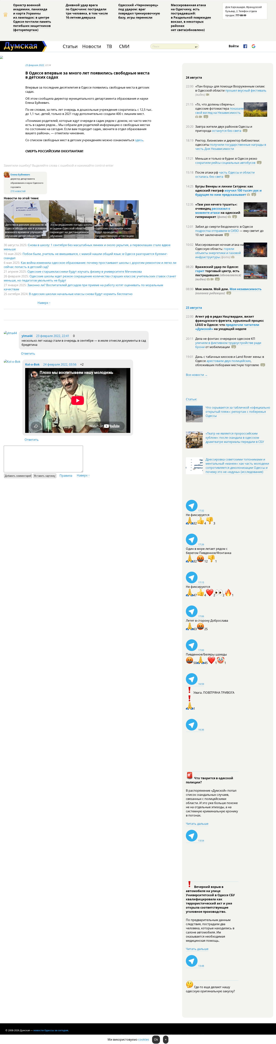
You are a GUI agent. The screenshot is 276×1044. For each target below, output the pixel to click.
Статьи (70, 46)
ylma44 (27, 336)
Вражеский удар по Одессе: (217, 267)
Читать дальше (197, 824)
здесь (139, 140)
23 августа (194, 308)
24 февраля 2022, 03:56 (59, 364)
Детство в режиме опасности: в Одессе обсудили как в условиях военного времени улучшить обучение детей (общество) (26, 230)
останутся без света (226, 131)
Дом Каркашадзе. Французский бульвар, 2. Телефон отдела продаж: (243, 11)
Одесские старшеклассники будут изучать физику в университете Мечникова (84, 271)
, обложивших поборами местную (227, 363)
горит (199, 271)
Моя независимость (246, 289)
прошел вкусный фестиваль (245, 90)
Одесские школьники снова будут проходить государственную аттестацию (114, 232)
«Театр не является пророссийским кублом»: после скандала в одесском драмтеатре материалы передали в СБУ (235, 437)
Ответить (28, 353)
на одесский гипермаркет (217, 215)
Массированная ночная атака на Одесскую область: (219, 247)
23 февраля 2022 (34, 65)
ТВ (109, 46)
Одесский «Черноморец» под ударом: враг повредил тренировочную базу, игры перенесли (139, 11)
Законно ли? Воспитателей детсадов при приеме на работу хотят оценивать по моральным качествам (83, 287)
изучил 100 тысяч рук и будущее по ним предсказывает (228, 192)
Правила (66, 475)
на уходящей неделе (229, 329)
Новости (91, 46)
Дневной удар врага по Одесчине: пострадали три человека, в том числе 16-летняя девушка (87, 11)
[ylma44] (10, 333)
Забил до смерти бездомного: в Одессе (224, 227)
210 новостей (18, 191)
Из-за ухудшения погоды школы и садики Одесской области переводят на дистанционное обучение (71, 230)
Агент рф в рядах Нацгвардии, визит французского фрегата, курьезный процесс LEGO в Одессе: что (229, 320)
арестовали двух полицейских (229, 361)
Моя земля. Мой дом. (212, 289)
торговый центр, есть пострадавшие (218, 275)
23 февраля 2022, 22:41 (52, 336)
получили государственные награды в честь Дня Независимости (230, 147)
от (217, 347)
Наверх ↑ (44, 303)
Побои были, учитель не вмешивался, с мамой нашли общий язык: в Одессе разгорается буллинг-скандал (86, 256)
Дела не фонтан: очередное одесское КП (225, 339)
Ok (156, 1039)
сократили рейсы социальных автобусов (225, 163)
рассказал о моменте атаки (212, 210)
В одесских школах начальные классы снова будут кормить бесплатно (81, 294)
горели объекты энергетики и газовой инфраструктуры (218, 253)
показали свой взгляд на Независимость (219, 110)
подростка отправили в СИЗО (217, 231)
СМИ (124, 46)
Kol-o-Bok (32, 364)
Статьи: (191, 399)
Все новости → (197, 375)
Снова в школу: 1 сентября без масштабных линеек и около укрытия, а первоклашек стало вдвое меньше (87, 247)
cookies (143, 1039)
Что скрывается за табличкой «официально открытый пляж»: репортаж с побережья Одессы (238, 411)
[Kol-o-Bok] (12, 362)
